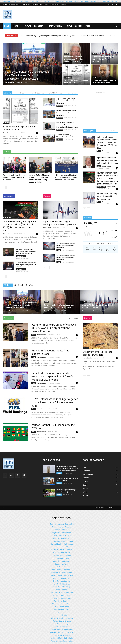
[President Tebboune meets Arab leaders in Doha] (15, 358)
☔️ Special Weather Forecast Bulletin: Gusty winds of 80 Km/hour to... (66, 245)
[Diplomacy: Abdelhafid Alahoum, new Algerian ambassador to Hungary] (76, 53)
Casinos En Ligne (61, 627)
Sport (15, 26)
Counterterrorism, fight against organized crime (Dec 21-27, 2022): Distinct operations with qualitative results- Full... (107, 178)
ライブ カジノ (62, 612)
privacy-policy (54, 4)
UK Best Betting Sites (62, 584)
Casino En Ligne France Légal (61, 641)
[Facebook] (105, 4)
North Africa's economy (56, 93)
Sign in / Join (26, 4)
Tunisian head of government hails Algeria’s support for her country (26, 265)
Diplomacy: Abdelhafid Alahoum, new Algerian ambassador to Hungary (107, 160)
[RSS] (113, 4)
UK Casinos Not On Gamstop (62, 541)
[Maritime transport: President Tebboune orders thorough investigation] (49, 114)
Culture (27, 26)
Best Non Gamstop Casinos (61, 550)
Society (78, 26)
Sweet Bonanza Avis (61, 610)
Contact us (110, 508)
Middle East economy (37, 93)
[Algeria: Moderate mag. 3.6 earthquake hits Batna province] (104, 53)
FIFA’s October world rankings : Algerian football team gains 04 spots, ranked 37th (54, 402)
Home (6, 26)
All (70, 318)
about (46, 4)
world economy (73, 93)
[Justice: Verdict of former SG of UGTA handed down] (104, 74)
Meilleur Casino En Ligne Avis (62, 575)
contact (63, 4)
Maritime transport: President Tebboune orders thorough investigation (66, 113)
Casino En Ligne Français (61, 535)
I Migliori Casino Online (61, 595)
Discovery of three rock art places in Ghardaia (97, 353)
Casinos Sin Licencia (61, 530)
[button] (115, 26)
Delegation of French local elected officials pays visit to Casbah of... (14, 177)
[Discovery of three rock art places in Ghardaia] (100, 336)
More (87, 26)
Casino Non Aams (61, 564)
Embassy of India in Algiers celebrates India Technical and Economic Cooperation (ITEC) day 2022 (107, 142)
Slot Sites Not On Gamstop (62, 558)
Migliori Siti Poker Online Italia (62, 638)
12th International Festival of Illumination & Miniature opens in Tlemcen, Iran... (66, 177)
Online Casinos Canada (62, 555)
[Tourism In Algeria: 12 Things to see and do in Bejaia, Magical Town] (49, 493)
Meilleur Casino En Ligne (61, 621)
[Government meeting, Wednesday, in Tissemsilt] (49, 138)
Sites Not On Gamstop (61, 587)
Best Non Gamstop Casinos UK (61, 524)
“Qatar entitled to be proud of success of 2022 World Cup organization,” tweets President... (53, 328)
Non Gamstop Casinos (61, 538)
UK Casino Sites (62, 567)
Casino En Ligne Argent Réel (62, 629)
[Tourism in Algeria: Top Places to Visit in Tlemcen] (49, 481)
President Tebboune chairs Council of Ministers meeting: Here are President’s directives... (67, 125)
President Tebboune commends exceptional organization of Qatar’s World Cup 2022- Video (52, 376)
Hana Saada (9, 82)
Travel (85, 495)
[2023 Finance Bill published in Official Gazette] (76, 74)
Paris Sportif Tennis (62, 607)
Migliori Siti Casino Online (61, 533)
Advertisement (37, 4)
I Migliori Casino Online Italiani (61, 592)
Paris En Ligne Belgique (62, 598)
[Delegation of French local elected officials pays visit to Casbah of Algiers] (14, 165)
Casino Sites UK (62, 547)
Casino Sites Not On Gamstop (62, 544)
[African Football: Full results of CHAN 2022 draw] (15, 432)
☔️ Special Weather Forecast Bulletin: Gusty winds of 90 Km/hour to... (66, 257)
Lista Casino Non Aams (61, 635)
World (85, 492)
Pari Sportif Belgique (61, 601)
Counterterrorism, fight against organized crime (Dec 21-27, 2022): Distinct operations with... (19, 226)
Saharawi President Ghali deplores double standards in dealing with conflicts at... (26, 251)
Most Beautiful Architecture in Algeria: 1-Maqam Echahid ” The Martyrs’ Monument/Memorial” (67, 469)
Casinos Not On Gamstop (61, 527)
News (69, 26)
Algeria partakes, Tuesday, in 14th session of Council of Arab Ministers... (67, 101)
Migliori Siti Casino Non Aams (62, 618)
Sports (85, 488)
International (55, 26)
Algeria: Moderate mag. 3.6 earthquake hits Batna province (42, 36)
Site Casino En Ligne (62, 624)
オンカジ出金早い (61, 615)
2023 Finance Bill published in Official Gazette (19, 128)
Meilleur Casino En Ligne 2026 (61, 632)
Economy (38, 26)
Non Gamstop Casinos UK (62, 570)
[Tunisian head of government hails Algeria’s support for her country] (8, 266)
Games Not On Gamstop (61, 561)
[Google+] (109, 4)
